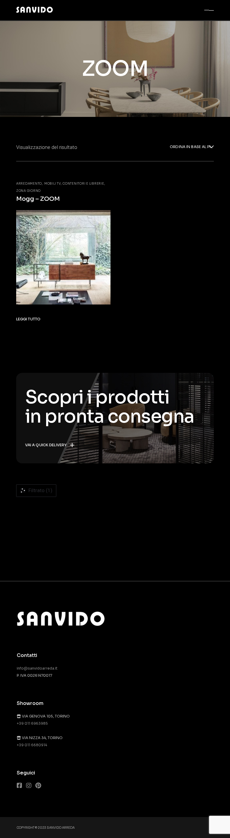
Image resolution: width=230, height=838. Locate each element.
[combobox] (192, 147)
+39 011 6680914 (32, 745)
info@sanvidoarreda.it (37, 668)
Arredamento (29, 184)
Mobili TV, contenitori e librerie (74, 184)
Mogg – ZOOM (38, 199)
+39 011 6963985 (32, 723)
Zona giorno (28, 191)
